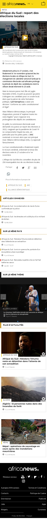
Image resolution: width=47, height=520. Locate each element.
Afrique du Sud (11, 47)
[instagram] (23, 481)
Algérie (6, 400)
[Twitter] (29, 477)
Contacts (5, 493)
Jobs (3, 504)
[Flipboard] (35, 477)
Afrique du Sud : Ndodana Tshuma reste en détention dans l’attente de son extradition (22, 361)
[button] (25, 37)
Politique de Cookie (38, 493)
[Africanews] (16, 4)
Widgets (4, 510)
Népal (6, 443)
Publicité (42, 499)
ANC (28, 185)
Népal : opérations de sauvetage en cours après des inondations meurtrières (21, 448)
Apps (44, 504)
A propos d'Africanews (10, 488)
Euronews (42, 510)
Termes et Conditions (37, 488)
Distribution (6, 499)
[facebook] (41, 477)
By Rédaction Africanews (12, 61)
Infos (4, 10)
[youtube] (23, 477)
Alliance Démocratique (19, 190)
